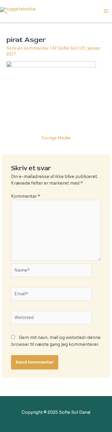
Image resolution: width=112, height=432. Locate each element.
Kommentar (25, 196)
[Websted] (51, 318)
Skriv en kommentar (27, 48)
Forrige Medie (56, 138)
